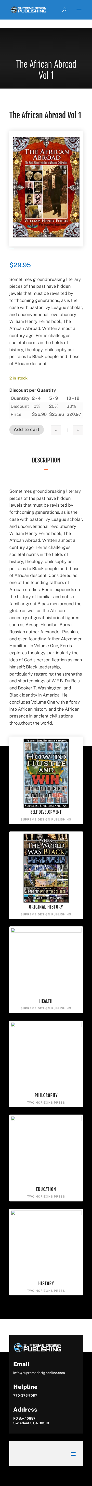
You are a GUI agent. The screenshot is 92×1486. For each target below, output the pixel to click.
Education (46, 1189)
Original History (46, 907)
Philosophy (46, 1095)
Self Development (46, 812)
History (46, 1283)
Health (46, 1001)
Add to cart (26, 429)
